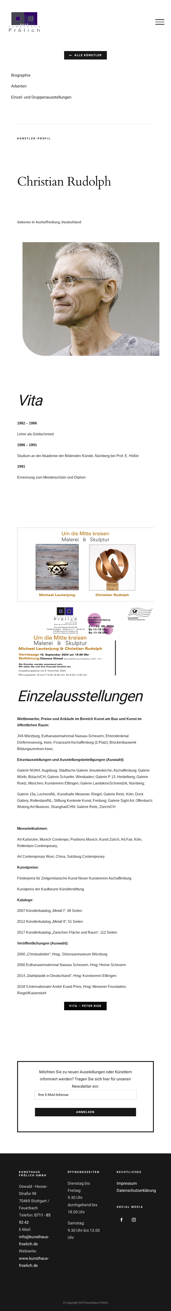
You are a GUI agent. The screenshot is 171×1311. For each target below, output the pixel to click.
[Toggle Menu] (159, 22)
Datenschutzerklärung (136, 1191)
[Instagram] (134, 1220)
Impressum (127, 1183)
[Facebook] (121, 1220)
